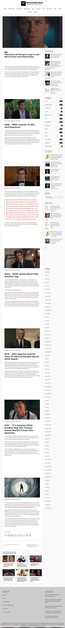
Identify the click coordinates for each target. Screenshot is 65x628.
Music (33, 8)
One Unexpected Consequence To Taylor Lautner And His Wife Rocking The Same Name (22, 565)
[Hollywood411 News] (32, 3)
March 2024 (47, 372)
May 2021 (47, 490)
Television (38, 8)
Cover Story (29, 12)
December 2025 (48, 299)
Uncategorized (48, 146)
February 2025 (48, 334)
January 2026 (47, 296)
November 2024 (48, 344)
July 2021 (47, 483)
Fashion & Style (26, 8)
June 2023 (47, 403)
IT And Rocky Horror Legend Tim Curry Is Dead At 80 (35, 564)
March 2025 (47, 331)
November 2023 (48, 386)
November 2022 (48, 428)
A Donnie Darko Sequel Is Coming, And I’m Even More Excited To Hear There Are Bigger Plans (8, 579)
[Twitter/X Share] (8, 535)
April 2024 (47, 369)
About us (4, 598)
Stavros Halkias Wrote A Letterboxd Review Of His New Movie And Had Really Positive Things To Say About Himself (22, 579)
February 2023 (48, 417)
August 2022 (47, 438)
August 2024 (47, 355)
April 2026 (47, 285)
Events (46, 111)
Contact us (5, 594)
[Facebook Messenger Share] (27, 535)
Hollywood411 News (13, 623)
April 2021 (47, 494)
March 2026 (47, 289)
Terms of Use (34, 625)
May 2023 (47, 407)
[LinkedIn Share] (12, 535)
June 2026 (47, 279)
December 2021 (48, 466)
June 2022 (47, 445)
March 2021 (47, 497)
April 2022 (47, 452)
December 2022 (48, 424)
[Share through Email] (30, 535)
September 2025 (48, 310)
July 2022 (47, 442)
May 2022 (47, 449)
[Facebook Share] (5, 535)
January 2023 (47, 421)
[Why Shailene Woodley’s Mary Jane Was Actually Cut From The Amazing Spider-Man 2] (9, 558)
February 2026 (48, 292)
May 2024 (47, 365)
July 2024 (47, 358)
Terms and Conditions (7, 612)
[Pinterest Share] (15, 535)
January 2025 (47, 338)
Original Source (7, 531)
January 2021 (47, 504)
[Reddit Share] (24, 535)
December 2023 (48, 383)
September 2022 (48, 435)
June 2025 (47, 320)
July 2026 (47, 275)
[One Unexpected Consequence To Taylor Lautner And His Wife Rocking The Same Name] (22, 558)
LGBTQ (59, 8)
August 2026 (47, 272)
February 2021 (48, 501)
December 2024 (48, 341)
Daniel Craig (14, 297)
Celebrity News (11, 8)
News (46, 135)
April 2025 (47, 327)
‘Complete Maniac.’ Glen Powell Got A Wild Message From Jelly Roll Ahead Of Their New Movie (35, 579)
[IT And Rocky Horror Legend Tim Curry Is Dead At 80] (36, 558)
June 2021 (47, 487)
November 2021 (48, 469)
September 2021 (48, 476)
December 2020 (48, 508)
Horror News (49, 8)
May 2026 (47, 282)
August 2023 (47, 397)
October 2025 (47, 306)
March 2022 (47, 456)
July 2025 (47, 317)
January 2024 (47, 379)
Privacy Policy (5, 608)
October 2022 (47, 431)
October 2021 (47, 473)
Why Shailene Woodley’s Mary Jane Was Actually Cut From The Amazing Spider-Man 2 (8, 565)
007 (8, 75)
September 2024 (48, 351)
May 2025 (47, 324)
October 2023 (47, 390)
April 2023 (47, 410)
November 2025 (48, 303)
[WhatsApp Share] (18, 535)
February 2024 (48, 376)
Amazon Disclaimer (6, 601)
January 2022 (47, 463)
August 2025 (47, 313)
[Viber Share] (21, 535)
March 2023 (47, 414)
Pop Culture (19, 8)
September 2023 (48, 393)
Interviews (47, 125)
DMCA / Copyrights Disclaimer (8, 605)
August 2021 (47, 480)
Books (55, 8)
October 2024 (47, 348)
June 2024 (47, 362)
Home (5, 8)
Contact (35, 12)
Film (43, 8)
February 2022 (48, 459)
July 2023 (47, 400)
